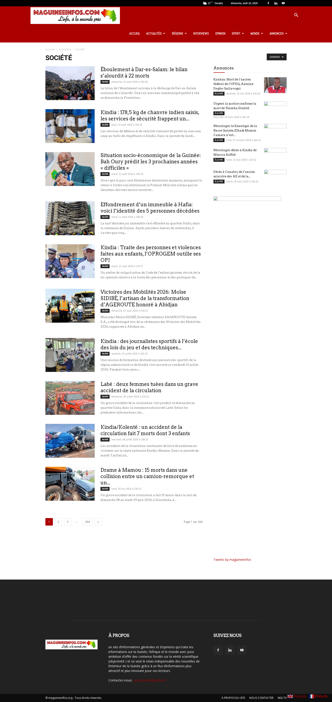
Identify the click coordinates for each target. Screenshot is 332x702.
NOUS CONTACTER (261, 698)
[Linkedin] (275, 3)
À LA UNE (219, 93)
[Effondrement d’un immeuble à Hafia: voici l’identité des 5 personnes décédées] (70, 218)
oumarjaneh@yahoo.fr (149, 680)
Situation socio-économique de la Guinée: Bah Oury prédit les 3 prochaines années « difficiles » (151, 161)
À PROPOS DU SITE (233, 698)
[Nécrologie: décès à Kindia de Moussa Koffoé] (275, 156)
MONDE (255, 33)
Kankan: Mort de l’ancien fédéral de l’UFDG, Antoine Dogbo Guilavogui (233, 84)
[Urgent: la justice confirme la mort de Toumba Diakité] (275, 109)
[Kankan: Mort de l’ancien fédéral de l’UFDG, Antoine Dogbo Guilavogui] (275, 85)
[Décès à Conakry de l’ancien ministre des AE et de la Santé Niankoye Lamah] (275, 177)
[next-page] (98, 522)
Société (105, 81)
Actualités (65, 49)
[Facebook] (268, 3)
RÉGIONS (177, 33)
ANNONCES (277, 33)
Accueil (49, 49)
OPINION (220, 33)
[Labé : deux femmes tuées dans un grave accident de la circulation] (70, 398)
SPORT (236, 33)
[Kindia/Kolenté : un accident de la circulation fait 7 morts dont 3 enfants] (70, 441)
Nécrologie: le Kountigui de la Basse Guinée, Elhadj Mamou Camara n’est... (235, 130)
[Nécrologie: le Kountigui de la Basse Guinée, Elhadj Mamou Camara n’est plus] (275, 132)
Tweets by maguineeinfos (232, 559)
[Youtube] (283, 3)
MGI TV (282, 698)
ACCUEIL (134, 33)
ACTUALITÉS (154, 33)
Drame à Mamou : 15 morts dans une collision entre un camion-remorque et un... (147, 476)
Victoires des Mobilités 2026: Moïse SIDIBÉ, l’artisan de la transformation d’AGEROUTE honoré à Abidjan (145, 298)
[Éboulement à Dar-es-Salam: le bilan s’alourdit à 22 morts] (70, 83)
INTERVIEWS (201, 33)
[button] (296, 16)
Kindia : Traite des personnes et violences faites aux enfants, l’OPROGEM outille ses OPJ (151, 253)
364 (87, 522)
